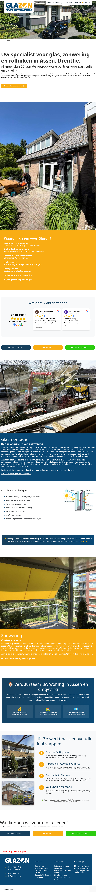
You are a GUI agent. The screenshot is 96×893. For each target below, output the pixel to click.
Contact (86, 3)
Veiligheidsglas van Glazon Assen (81, 871)
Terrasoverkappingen (62, 877)
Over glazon (39, 866)
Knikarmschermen (61, 866)
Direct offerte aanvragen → (14, 86)
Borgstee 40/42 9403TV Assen (14, 868)
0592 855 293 (14, 873)
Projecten (38, 873)
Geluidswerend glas (81, 868)
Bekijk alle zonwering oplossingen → (18, 658)
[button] (89, 319)
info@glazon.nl (14, 876)
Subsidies (68, 3)
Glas (49, 3)
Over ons (78, 3)
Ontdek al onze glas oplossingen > (16, 473)
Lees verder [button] (68, 327)
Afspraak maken (41, 868)
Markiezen (58, 868)
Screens (57, 879)
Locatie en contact (42, 870)
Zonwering (57, 3)
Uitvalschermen (60, 875)
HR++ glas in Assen (81, 866)
